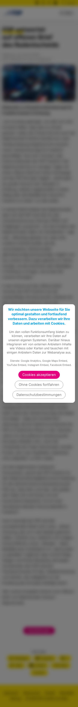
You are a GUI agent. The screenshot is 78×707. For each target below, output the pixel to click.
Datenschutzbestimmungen (39, 395)
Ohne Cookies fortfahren (39, 385)
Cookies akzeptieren (39, 375)
